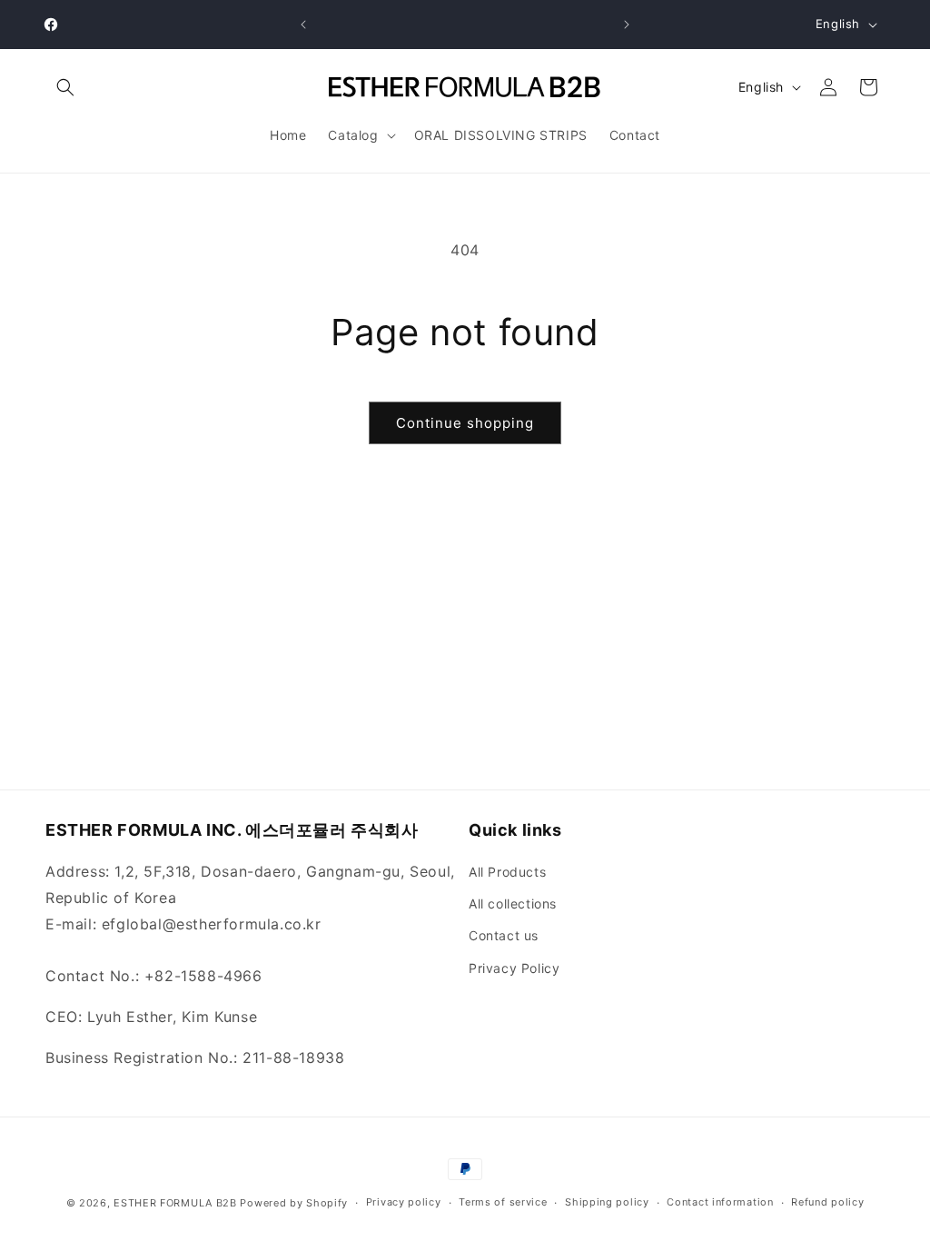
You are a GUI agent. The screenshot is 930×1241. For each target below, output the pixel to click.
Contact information (720, 1202)
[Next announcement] (627, 24)
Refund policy (827, 1202)
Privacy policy (403, 1202)
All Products (507, 871)
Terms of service (503, 1202)
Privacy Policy (514, 968)
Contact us (504, 935)
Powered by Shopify (294, 1202)
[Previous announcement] (303, 24)
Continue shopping (465, 423)
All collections (513, 903)
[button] (65, 87)
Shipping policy (607, 1202)
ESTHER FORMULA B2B (175, 1202)
